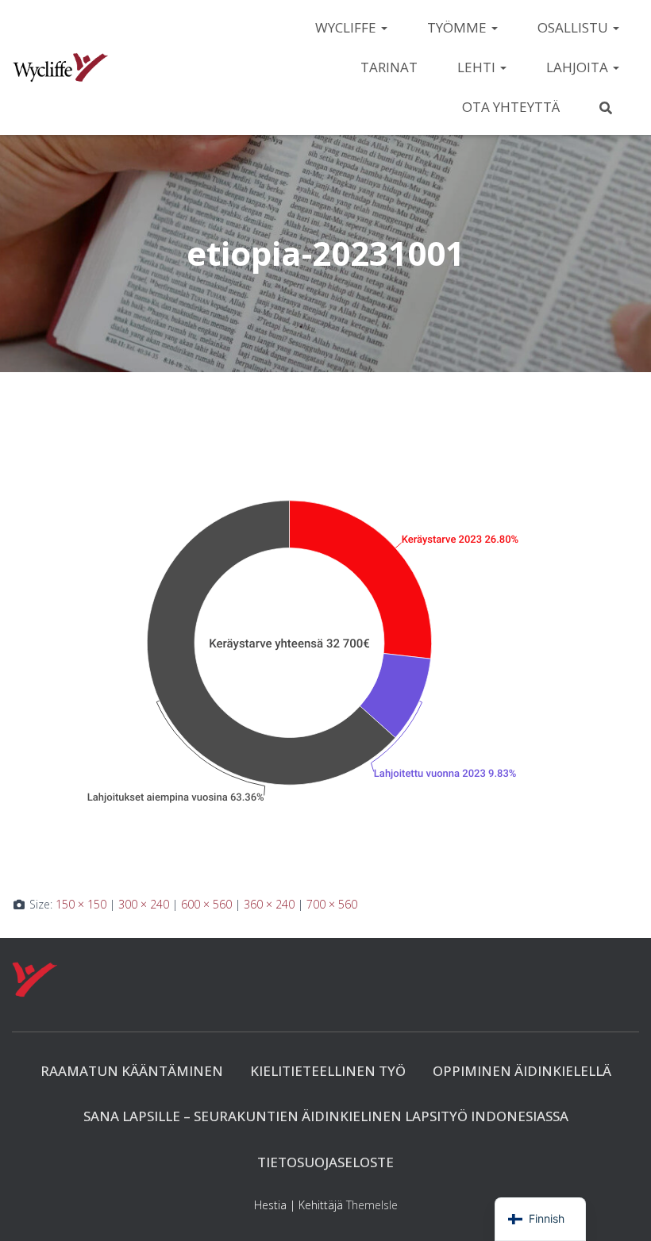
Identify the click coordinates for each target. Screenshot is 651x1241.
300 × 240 (143, 904)
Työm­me (458, 27)
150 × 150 (81, 904)
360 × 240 (269, 904)
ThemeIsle (372, 1204)
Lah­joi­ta (578, 67)
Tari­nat (389, 67)
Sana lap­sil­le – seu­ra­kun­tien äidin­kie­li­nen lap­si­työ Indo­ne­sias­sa (325, 1116)
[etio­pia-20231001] (290, 648)
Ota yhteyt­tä (511, 107)
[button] (383, 27)
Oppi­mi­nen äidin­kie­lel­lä (522, 1071)
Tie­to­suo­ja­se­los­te (325, 1162)
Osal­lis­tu (574, 27)
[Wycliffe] (60, 67)
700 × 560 (331, 904)
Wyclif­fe (347, 27)
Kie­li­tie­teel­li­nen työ (328, 1071)
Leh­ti (478, 67)
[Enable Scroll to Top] (619, 1209)
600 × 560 (206, 904)
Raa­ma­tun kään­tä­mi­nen (131, 1071)
